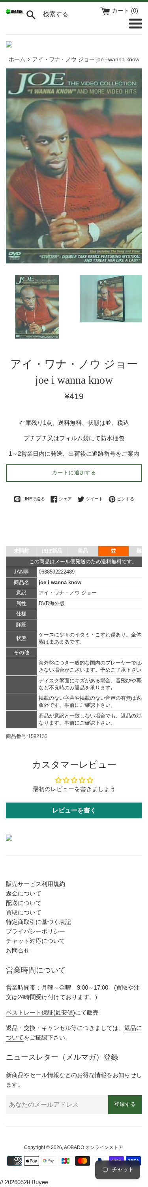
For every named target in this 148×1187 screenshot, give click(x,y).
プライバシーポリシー (35, 931)
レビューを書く (74, 810)
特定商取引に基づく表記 (38, 921)
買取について (23, 912)
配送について (23, 902)
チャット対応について (35, 940)
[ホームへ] (15, 12)
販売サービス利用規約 (35, 883)
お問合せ (18, 950)
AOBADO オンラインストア (93, 1147)
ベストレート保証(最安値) (40, 1012)
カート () (125, 10)
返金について (23, 893)
